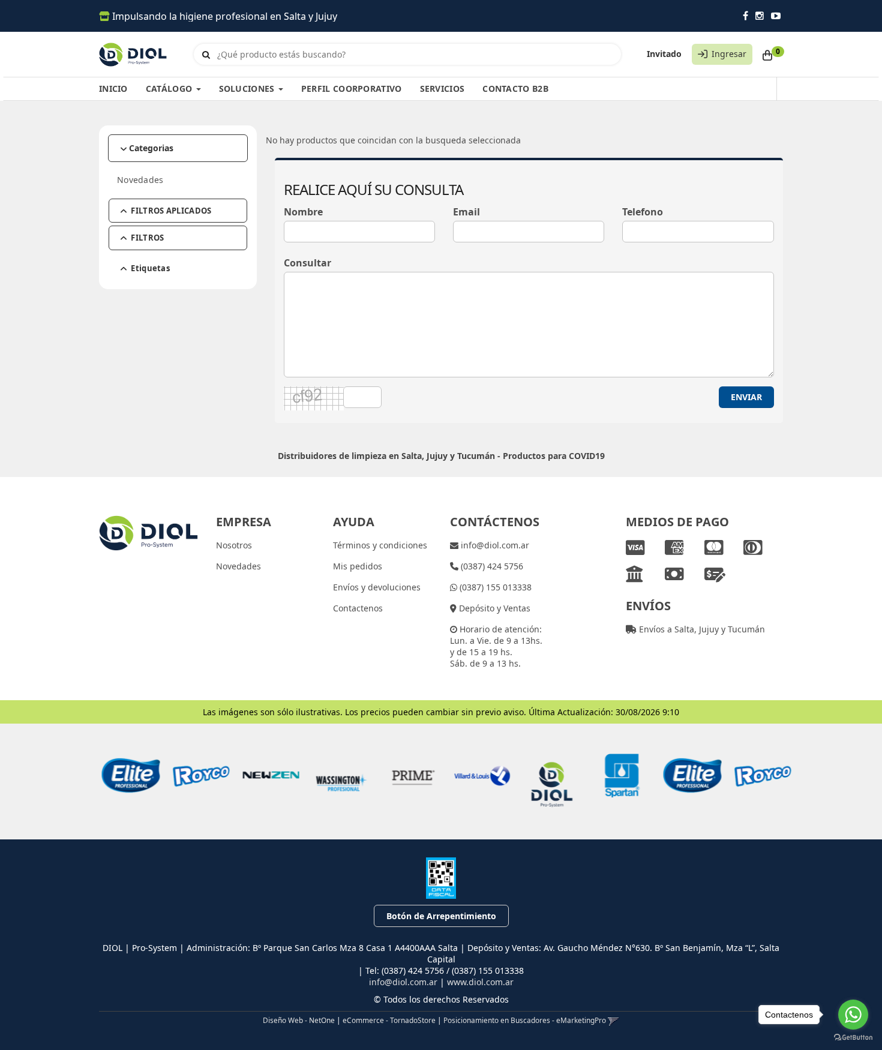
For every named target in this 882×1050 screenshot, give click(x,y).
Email (466, 212)
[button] (613, 1020)
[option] (126, 775)
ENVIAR (746, 397)
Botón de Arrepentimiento (441, 916)
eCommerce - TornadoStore (389, 1020)
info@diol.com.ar (493, 545)
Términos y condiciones (380, 545)
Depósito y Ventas (493, 608)
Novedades (140, 179)
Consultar (307, 262)
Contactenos (358, 608)
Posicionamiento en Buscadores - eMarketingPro (524, 1020)
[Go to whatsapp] (853, 1015)
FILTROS (147, 237)
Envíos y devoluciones (377, 587)
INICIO (113, 88)
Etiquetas (150, 268)
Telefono (642, 212)
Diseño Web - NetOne (299, 1020)
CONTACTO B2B (515, 88)
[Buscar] (206, 54)
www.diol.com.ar (480, 982)
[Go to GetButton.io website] (853, 1038)
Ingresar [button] (729, 53)
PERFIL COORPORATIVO (351, 88)
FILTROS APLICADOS (171, 210)
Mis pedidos (357, 566)
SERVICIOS (442, 88)
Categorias (151, 148)
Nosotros (234, 545)
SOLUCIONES (248, 88)
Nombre (303, 212)
